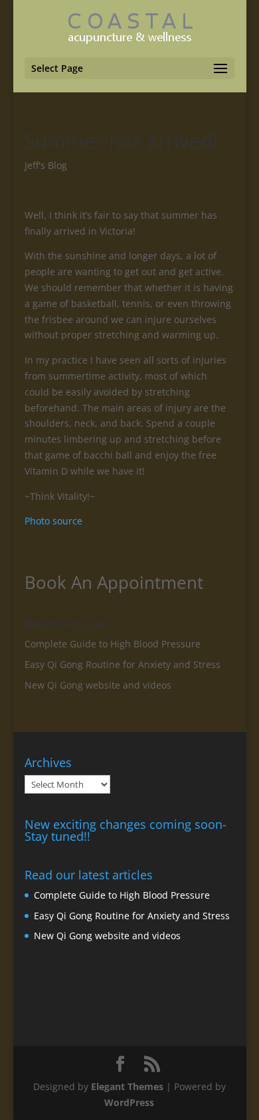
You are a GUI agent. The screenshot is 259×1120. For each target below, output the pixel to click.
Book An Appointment (114, 582)
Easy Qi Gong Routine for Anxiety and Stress (122, 664)
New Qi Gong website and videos (98, 685)
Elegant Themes (127, 1086)
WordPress (129, 1102)
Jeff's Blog (46, 165)
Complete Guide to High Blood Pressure (113, 643)
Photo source (53, 520)
